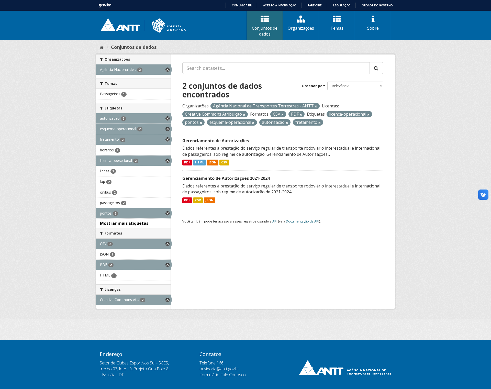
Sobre (373, 28)
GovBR (104, 5)
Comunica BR (242, 5)
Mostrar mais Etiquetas (124, 223)
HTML (199, 162)
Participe (315, 5)
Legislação (341, 5)
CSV (224, 162)
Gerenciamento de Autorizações (215, 140)
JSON (213, 162)
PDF (187, 162)
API (274, 221)
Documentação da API (302, 221)
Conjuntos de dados (264, 31)
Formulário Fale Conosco (222, 374)
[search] (376, 68)
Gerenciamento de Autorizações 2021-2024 (226, 178)
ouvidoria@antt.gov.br (219, 369)
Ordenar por (313, 85)
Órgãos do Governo (377, 5)
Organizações (301, 28)
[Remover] (316, 106)
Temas (336, 28)
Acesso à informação (279, 5)
